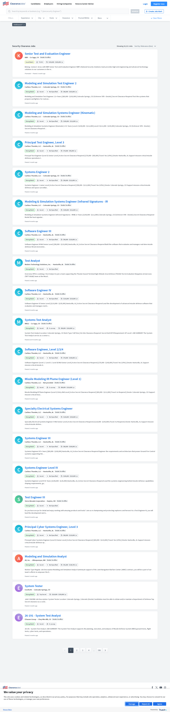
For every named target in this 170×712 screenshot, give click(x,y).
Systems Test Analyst (38, 320)
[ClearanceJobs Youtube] (160, 687)
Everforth (28, 590)
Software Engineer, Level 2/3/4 (44, 349)
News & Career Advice (84, 3)
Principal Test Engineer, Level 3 (44, 142)
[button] (27, 18)
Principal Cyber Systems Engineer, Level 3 (51, 527)
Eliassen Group (30, 619)
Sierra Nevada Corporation (35, 501)
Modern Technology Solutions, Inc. (38, 264)
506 (99, 650)
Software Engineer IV (38, 290)
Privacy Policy (7, 710)
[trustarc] (162, 710)
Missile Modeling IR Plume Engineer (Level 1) (53, 379)
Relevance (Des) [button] (147, 46)
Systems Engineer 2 (37, 172)
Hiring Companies (64, 3)
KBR (26, 57)
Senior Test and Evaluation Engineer (47, 54)
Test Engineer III (35, 497)
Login (145, 4)
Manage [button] (132, 704)
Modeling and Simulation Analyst (46, 556)
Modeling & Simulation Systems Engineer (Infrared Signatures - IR (66, 201)
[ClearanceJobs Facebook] (152, 687)
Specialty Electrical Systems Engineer (49, 408)
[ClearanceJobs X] (156, 687)
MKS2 (27, 323)
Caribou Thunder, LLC (33, 87)
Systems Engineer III (38, 438)
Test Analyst (32, 261)
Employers (48, 3)
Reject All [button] (146, 704)
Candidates (35, 3)
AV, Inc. (27, 560)
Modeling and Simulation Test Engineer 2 (50, 83)
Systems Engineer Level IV (41, 468)
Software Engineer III (38, 231)
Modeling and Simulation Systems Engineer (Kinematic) (60, 113)
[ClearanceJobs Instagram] (165, 687)
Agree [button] (159, 704)
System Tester (34, 586)
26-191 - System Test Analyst (43, 615)
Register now (159, 4)
